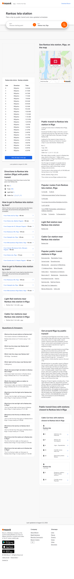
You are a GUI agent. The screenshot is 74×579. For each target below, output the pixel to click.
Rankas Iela (44, 229)
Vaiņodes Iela (63, 275)
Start (10, 23)
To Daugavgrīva (61, 214)
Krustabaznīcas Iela (47, 278)
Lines (52, 532)
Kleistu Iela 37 (45, 275)
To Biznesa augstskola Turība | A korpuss (53, 195)
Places (53, 535)
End (39, 23)
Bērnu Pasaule (58, 268)
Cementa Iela (45, 261)
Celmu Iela (57, 289)
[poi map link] (55, 67)
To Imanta (51, 214)
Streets (53, 537)
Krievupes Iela (45, 258)
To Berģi (51, 192)
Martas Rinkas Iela (46, 289)
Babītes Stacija (55, 282)
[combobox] (20, 25)
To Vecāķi (44, 192)
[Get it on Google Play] (8, 542)
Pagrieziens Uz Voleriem (57, 271)
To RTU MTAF (45, 205)
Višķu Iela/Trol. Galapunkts (49, 285)
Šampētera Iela (55, 261)
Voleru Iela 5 (44, 271)
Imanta (57, 278)
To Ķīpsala (44, 198)
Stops (53, 540)
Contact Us (5, 560)
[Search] (64, 25)
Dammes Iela (45, 282)
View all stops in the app (18, 157)
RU (32, 542)
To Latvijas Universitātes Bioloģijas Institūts (54, 202)
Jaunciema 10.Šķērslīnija (57, 265)
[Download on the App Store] (8, 547)
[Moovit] (6, 3)
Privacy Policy (14, 557)
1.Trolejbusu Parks (46, 268)
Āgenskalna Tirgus (56, 258)
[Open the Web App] (8, 551)
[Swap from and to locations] (34, 24)
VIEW (21, 305)
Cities (52, 542)
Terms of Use (5, 557)
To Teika (43, 214)
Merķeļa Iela (54, 275)
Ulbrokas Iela (45, 265)
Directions (54, 544)
